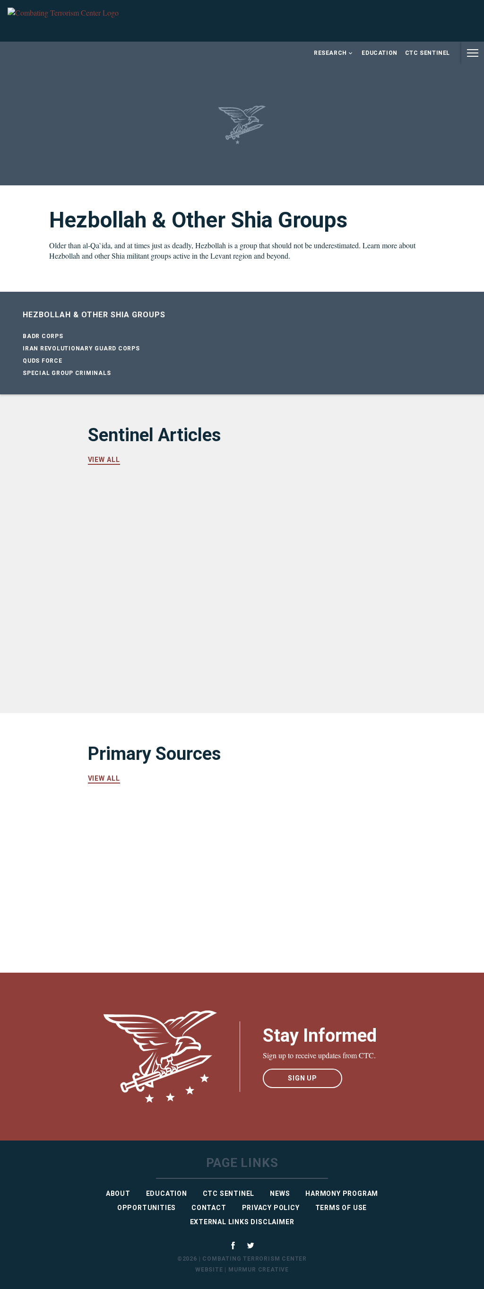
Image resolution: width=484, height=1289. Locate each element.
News (280, 1193)
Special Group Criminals (67, 373)
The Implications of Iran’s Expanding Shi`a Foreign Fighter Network (147, 523)
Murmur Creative (258, 1269)
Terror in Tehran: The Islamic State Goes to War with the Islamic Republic (155, 625)
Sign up (302, 1078)
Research (330, 53)
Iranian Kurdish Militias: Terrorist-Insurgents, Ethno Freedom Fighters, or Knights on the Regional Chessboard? (313, 631)
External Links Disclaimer (242, 1222)
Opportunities (146, 1207)
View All (104, 459)
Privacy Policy (271, 1207)
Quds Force (42, 360)
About (118, 1193)
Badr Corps (43, 336)
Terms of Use (341, 1207)
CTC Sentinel (427, 53)
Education (379, 53)
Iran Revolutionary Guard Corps (81, 348)
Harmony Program (341, 1193)
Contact (208, 1207)
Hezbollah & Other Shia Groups (94, 314)
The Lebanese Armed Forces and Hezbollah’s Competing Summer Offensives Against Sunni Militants (312, 529)
